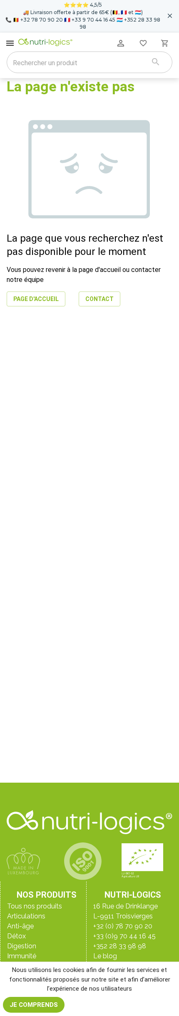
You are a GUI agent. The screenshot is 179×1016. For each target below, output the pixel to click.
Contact (99, 299)
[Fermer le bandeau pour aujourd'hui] (170, 16)
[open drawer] (10, 43)
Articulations (26, 916)
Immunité (21, 956)
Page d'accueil (36, 299)
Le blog (105, 956)
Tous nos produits (34, 906)
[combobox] (78, 63)
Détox (16, 936)
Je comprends (34, 1005)
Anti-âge (20, 926)
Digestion (21, 946)
